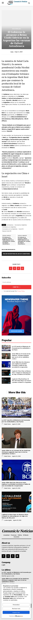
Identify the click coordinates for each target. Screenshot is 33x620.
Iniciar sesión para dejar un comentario (16, 253)
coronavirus (10, 225)
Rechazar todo (16, 608)
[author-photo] (3, 424)
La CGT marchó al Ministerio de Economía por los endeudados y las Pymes (21, 348)
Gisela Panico (7, 424)
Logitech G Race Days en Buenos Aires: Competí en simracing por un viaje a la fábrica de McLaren (21, 372)
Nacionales (16, 28)
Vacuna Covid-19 (6, 231)
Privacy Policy (20, 291)
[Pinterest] (18, 268)
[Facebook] (10, 268)
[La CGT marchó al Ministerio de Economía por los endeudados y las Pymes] (6, 348)
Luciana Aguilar (8, 520)
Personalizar (16, 604)
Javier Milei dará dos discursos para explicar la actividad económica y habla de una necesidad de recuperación (21, 364)
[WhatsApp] (22, 268)
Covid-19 (21, 229)
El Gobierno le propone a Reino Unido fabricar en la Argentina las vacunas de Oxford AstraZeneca (9, 241)
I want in (15, 287)
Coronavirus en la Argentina (9, 229)
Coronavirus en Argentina (9, 227)
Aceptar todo (16, 612)
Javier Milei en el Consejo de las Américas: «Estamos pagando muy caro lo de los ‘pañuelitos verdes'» (21, 356)
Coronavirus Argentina (21, 225)
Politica (4, 576)
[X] (14, 268)
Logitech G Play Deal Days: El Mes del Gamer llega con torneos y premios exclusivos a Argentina (21, 380)
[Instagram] (8, 556)
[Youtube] (17, 556)
